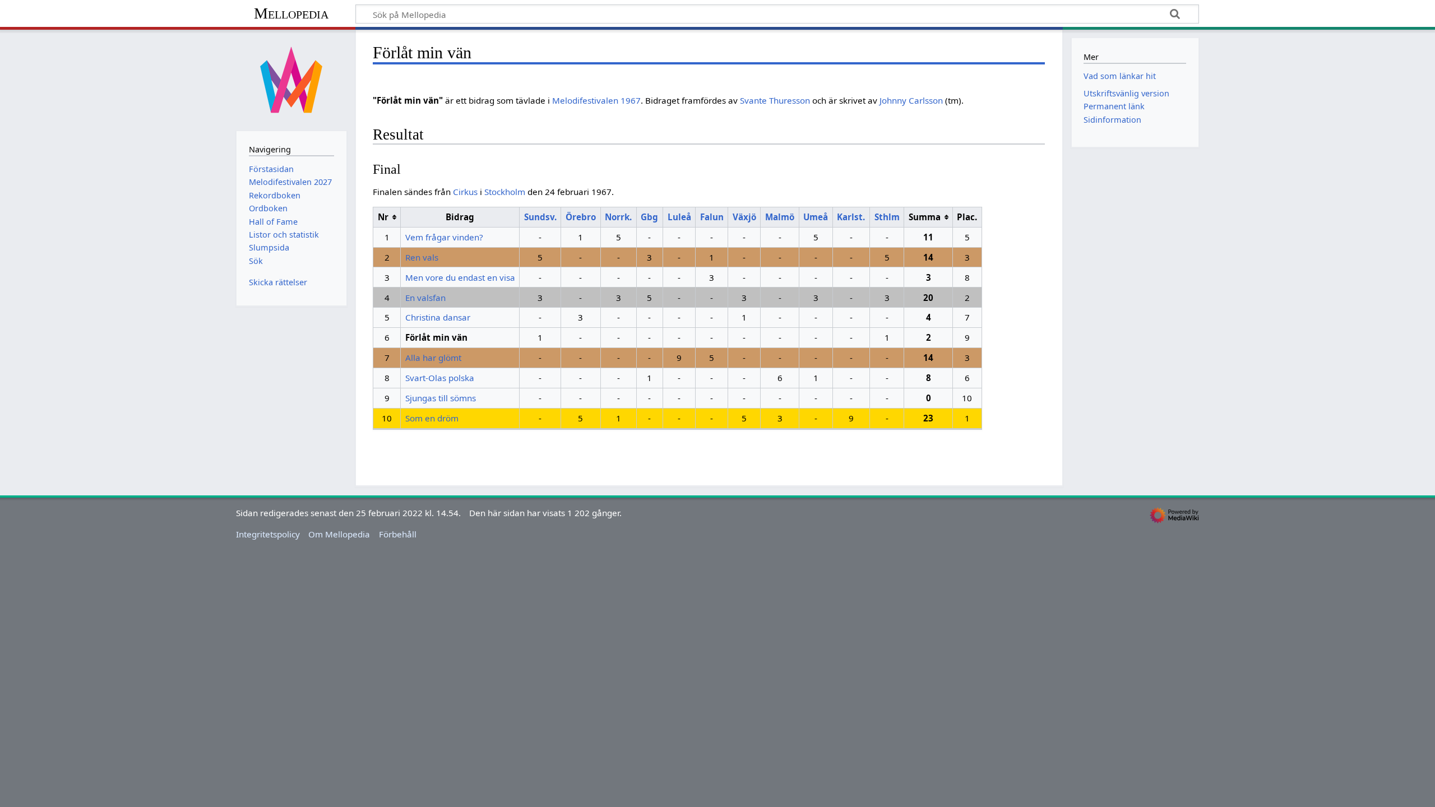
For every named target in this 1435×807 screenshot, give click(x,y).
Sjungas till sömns (440, 398)
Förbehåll (397, 534)
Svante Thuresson (775, 100)
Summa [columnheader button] (925, 216)
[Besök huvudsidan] (291, 79)
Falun (712, 216)
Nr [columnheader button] (383, 216)
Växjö (744, 216)
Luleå (679, 216)
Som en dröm (432, 418)
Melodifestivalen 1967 (596, 100)
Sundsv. (540, 216)
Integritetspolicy (268, 534)
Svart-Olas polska (439, 377)
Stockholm (504, 191)
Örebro (581, 216)
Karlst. (851, 216)
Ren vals (421, 257)
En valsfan (425, 297)
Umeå (815, 216)
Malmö (779, 216)
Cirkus (465, 191)
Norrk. (618, 216)
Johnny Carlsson (911, 100)
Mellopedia (291, 13)
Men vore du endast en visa (460, 277)
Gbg (649, 216)
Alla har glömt (433, 357)
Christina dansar (437, 317)
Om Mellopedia (339, 534)
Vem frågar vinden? (444, 237)
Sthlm (887, 216)
